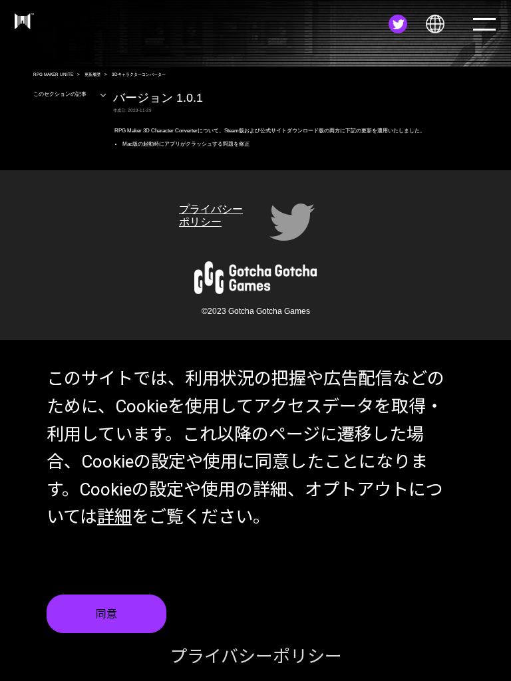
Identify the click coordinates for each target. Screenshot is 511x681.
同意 (106, 614)
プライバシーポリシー (256, 656)
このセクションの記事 (59, 94)
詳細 (114, 517)
